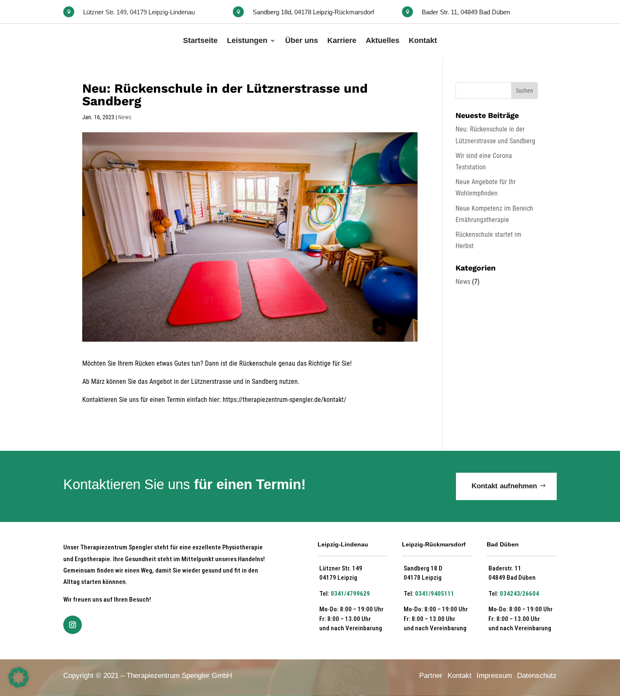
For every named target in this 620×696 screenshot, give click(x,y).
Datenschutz (537, 676)
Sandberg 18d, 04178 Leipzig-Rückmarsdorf (313, 12)
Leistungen (247, 40)
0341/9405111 (434, 593)
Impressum (494, 676)
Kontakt (423, 40)
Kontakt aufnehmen (504, 486)
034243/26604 (519, 593)
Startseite (200, 40)
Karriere (341, 40)
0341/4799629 (350, 593)
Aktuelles (382, 40)
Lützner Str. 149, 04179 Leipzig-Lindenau (139, 12)
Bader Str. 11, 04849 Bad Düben (466, 12)
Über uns (301, 40)
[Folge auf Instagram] (72, 625)
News (124, 117)
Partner (430, 676)
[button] (18, 677)
